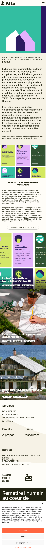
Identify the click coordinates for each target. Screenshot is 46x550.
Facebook (6, 478)
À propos (8, 435)
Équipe (28, 429)
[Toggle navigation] (43, 3)
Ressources (32, 435)
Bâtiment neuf (9, 411)
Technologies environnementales (18, 418)
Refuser (23, 537)
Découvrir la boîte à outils (23, 228)
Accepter (23, 531)
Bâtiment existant (11, 414)
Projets (7, 429)
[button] (43, 503)
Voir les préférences (23, 543)
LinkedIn (6, 481)
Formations (7, 421)
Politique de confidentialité (23, 547)
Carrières (6, 475)
